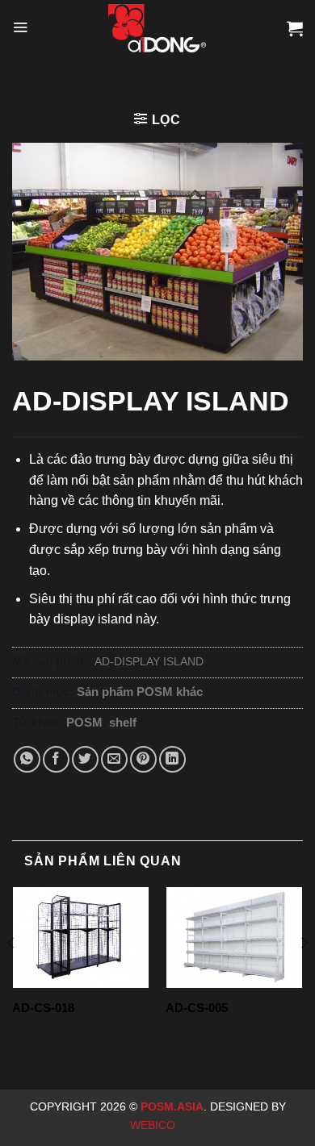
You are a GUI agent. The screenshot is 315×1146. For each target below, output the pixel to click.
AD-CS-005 (197, 1008)
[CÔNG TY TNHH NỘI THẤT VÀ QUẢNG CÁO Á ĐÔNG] (157, 28)
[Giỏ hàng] (295, 28)
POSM (84, 722)
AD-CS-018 (43, 1008)
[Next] (304, 975)
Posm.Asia (172, 1106)
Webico (154, 1125)
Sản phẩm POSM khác (140, 691)
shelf (122, 722)
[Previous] (11, 975)
